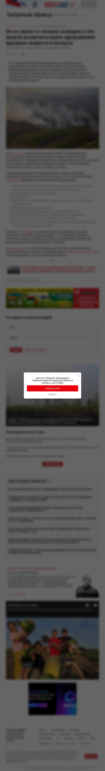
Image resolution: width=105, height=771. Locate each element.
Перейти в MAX (52, 388)
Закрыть (52, 394)
